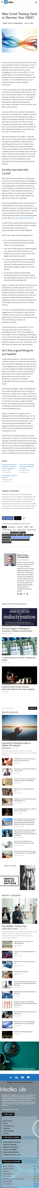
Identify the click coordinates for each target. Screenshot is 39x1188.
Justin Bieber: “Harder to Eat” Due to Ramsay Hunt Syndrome (25, 759)
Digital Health (14, 532)
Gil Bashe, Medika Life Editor (10, 928)
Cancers (20, 535)
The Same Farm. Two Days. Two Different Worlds (23, 942)
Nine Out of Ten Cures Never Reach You (24, 962)
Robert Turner (31, 530)
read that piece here (26, 218)
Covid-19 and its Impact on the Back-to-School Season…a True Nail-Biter (25, 852)
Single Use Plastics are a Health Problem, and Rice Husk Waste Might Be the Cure (25, 1003)
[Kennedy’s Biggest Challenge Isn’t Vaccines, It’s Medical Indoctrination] (19, 617)
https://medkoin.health (23, 560)
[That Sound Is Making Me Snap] (7, 1034)
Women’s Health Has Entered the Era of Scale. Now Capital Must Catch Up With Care (25, 983)
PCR (14, 530)
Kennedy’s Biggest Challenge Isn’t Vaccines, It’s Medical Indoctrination (17, 629)
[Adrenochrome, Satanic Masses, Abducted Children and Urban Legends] (19, 675)
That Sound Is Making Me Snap (23, 1032)
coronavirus (11, 527)
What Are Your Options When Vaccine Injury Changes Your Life (24, 842)
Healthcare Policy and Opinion (20, 540)
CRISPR (26, 527)
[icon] (10, 1078)
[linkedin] (18, 594)
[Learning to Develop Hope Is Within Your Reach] (19, 728)
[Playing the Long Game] (7, 974)
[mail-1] (21, 594)
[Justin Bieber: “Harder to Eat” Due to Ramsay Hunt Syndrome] (7, 762)
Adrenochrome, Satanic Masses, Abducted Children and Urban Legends (18, 688)
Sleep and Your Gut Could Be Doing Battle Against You (24, 800)
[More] (24, 518)
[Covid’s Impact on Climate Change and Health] (19, 646)
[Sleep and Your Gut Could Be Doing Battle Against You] (7, 802)
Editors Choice (6, 537)
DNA (31, 527)
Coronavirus (26, 537)
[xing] (27, 594)
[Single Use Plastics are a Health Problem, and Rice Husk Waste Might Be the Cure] (7, 1004)
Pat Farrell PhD (6, 748)
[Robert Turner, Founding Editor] (10, 574)
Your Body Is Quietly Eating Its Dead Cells (24, 952)
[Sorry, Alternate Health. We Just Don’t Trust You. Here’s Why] (7, 812)
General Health (16, 537)
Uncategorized (6, 542)
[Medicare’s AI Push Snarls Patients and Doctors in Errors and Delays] (7, 1024)
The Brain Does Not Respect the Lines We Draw (25, 992)
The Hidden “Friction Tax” (14, 926)
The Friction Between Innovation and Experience (25, 1012)
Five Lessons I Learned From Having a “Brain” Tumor (25, 770)
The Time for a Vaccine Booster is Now (24, 790)
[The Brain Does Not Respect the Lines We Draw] (7, 994)
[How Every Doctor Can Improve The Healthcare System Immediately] (7, 782)
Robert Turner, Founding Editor (13, 23)
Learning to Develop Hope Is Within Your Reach (16, 744)
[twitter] (24, 594)
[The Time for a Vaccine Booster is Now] (7, 792)
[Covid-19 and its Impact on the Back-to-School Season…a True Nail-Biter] (7, 854)
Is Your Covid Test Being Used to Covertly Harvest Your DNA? (27, 466)
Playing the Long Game (21, 972)
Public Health (21, 530)
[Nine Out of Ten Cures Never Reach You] (7, 964)
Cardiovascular (28, 535)
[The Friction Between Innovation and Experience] (7, 1014)
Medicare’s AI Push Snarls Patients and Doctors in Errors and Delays (24, 1022)
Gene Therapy (7, 530)
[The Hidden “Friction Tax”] (19, 911)
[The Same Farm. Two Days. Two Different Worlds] (7, 944)
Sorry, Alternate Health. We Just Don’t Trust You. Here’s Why (25, 810)
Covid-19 (19, 527)
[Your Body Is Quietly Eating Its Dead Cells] (7, 954)
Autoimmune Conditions (9, 535)
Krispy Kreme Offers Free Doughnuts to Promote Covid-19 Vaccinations (9, 466)
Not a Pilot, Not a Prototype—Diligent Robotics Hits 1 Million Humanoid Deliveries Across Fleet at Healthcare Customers (25, 832)
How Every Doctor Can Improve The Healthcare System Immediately (25, 780)
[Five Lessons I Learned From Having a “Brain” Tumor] (7, 772)
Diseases (22, 532)
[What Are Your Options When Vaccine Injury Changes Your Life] (7, 844)
